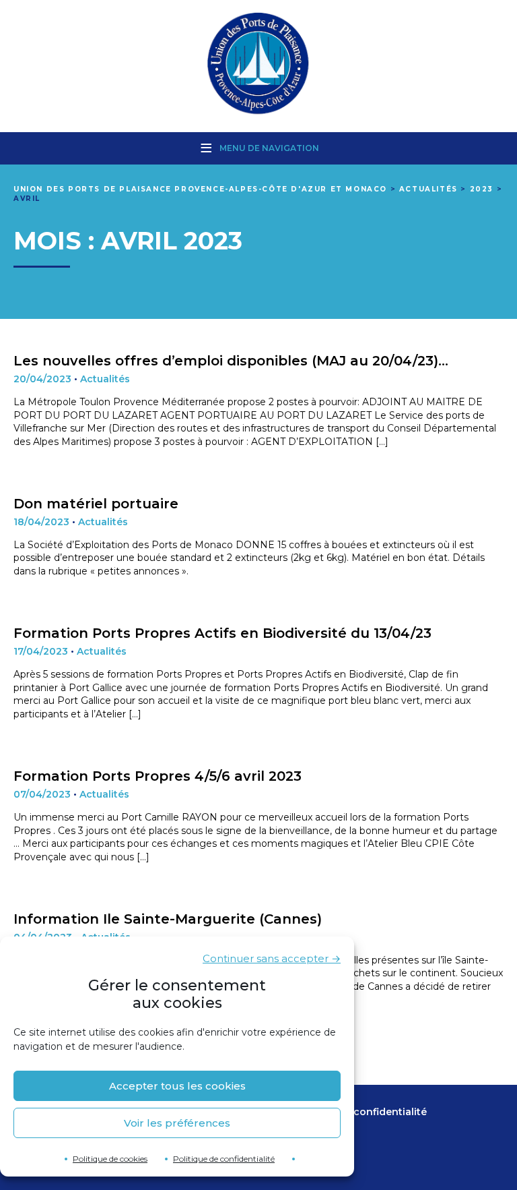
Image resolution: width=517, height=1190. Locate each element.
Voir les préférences (177, 1123)
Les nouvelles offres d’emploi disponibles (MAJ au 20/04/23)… (230, 361)
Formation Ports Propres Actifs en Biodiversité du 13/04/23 (222, 633)
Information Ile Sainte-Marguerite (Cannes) (167, 919)
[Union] (258, 64)
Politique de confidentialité (224, 1159)
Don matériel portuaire (95, 504)
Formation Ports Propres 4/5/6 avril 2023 (157, 776)
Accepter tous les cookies (177, 1085)
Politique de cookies (110, 1159)
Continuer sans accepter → (272, 958)
